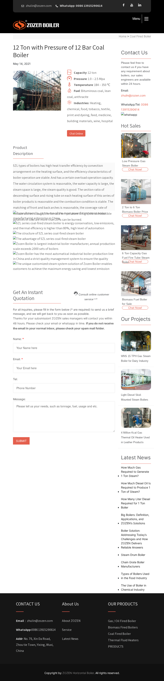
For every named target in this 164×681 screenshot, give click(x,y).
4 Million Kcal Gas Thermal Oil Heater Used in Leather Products (135, 437)
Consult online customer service (94, 294)
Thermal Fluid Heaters (123, 640)
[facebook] (124, 5)
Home (122, 36)
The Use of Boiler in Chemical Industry (133, 587)
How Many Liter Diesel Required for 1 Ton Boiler (135, 503)
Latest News (70, 639)
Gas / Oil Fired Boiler (122, 621)
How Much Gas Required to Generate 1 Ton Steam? (135, 472)
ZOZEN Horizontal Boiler (78, 673)
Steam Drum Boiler (133, 554)
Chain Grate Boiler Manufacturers (132, 564)
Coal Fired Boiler (140, 36)
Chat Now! (135, 169)
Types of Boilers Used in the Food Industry (135, 576)
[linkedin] (140, 5)
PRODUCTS (115, 646)
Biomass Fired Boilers (123, 627)
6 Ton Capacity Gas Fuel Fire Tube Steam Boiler (136, 258)
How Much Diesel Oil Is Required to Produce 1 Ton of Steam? (136, 487)
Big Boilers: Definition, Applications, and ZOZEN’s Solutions (135, 519)
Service (67, 630)
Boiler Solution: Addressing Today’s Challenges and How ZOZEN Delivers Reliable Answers (134, 539)
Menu (136, 19)
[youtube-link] (132, 5)
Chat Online (76, 133)
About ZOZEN (71, 621)
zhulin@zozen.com (133, 95)
